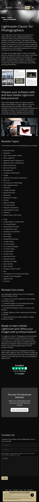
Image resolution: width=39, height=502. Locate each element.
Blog (6, 490)
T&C (25, 490)
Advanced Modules (9, 19)
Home (3, 17)
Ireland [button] (9, 7)
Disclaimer (30, 490)
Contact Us (17, 7)
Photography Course (7, 340)
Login (22, 7)
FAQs (10, 490)
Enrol (27, 7)
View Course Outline (19, 410)
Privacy (21, 490)
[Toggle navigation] (32, 7)
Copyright (15, 490)
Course (9, 17)
